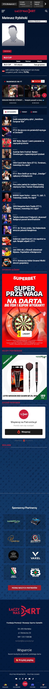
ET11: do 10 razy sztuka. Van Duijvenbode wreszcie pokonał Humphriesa (29, 229)
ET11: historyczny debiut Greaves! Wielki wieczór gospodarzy (29, 261)
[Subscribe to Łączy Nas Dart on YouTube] (38, 81)
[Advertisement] (24, 473)
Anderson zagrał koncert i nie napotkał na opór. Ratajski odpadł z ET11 (29, 240)
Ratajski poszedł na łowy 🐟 (34, 100)
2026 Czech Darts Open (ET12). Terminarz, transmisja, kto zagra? (29, 164)
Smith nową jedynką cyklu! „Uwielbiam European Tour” (28, 120)
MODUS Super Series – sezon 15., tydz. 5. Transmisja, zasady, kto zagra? (29, 196)
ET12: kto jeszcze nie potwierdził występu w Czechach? (29, 131)
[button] (4, 95)
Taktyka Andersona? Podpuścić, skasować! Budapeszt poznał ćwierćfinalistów (29, 218)
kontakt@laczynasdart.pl (24, 641)
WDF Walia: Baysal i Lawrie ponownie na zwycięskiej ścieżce (28, 142)
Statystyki (7, 51)
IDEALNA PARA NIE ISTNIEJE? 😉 (13, 100)
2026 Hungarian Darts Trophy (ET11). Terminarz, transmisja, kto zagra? (27, 207)
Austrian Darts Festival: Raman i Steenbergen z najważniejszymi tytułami (28, 153)
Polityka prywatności (18, 674)
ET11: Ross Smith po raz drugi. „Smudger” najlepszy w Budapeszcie (29, 174)
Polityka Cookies (33, 674)
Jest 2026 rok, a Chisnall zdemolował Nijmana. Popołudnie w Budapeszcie (27, 251)
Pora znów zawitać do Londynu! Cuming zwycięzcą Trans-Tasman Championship (28, 185)
